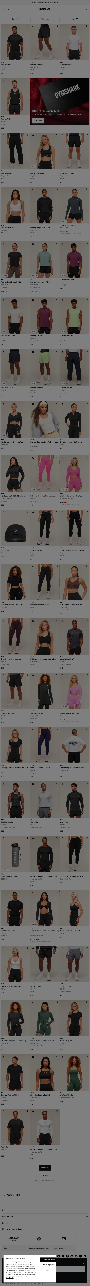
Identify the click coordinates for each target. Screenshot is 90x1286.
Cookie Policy (10, 1278)
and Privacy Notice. (11, 1280)
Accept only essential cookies (49, 1265)
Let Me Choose (49, 1271)
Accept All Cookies (49, 1259)
